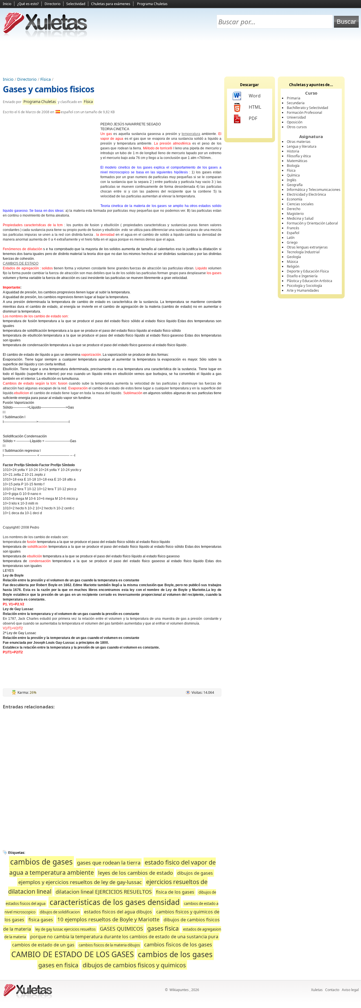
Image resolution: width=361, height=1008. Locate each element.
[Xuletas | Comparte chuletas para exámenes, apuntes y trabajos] (45, 36)
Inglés (291, 180)
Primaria (293, 98)
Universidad (296, 117)
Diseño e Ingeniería (302, 276)
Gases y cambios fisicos (48, 89)
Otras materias (299, 141)
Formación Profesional (304, 112)
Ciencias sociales (300, 204)
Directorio (52, 3)
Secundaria (296, 103)
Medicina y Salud (300, 218)
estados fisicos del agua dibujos (118, 912)
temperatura (191, 134)
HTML (255, 107)
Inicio (7, 3)
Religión (293, 266)
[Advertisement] (180, 57)
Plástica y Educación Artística (309, 280)
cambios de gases (41, 862)
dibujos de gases (195, 873)
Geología (294, 256)
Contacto (332, 989)
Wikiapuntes (179, 989)
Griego (292, 242)
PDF (253, 118)
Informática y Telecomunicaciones (313, 189)
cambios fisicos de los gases (178, 944)
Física (45, 79)
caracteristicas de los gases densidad (115, 902)
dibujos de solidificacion (60, 912)
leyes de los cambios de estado (135, 872)
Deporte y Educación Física (308, 271)
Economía (294, 199)
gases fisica (163, 928)
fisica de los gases (175, 892)
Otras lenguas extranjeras (307, 247)
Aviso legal (350, 989)
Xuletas (317, 989)
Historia (293, 151)
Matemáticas (297, 160)
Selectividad (75, 3)
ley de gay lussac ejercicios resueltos (65, 929)
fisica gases (40, 920)
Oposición (294, 122)
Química (293, 175)
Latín (290, 237)
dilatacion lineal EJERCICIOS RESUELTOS (104, 891)
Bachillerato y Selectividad (307, 107)
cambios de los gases (175, 954)
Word (255, 96)
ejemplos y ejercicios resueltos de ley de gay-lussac (80, 881)
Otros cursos (297, 127)
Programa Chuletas (152, 3)
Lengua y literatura (301, 146)
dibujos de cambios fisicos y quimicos (134, 965)
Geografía (295, 184)
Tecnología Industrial (303, 252)
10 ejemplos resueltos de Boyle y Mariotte (108, 919)
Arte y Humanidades (303, 290)
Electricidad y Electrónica (306, 194)
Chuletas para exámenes (110, 3)
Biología (293, 165)
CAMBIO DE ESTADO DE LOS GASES (72, 954)
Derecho (293, 208)
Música (292, 261)
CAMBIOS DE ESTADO (20, 263)
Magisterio (295, 213)
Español (293, 232)
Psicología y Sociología (304, 285)
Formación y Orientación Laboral (312, 223)
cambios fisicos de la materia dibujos (109, 945)
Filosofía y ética (299, 156)
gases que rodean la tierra (108, 862)
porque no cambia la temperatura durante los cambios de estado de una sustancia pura (124, 936)
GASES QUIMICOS (121, 928)
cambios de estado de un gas (43, 945)
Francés (293, 228)
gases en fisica (58, 965)
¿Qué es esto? (28, 3)
